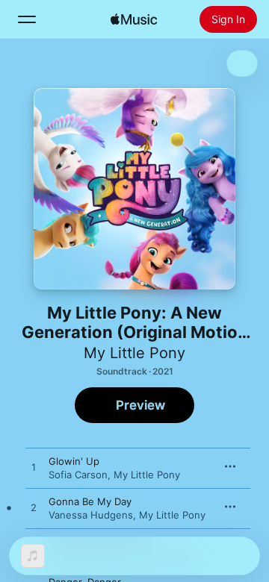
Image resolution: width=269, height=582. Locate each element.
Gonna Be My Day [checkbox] (90, 501)
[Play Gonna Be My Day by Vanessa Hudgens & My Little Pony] (34, 508)
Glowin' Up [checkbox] (74, 461)
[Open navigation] (26, 19)
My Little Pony (134, 353)
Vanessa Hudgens (91, 515)
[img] (134, 19)
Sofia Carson (78, 475)
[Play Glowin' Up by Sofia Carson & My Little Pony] (34, 468)
